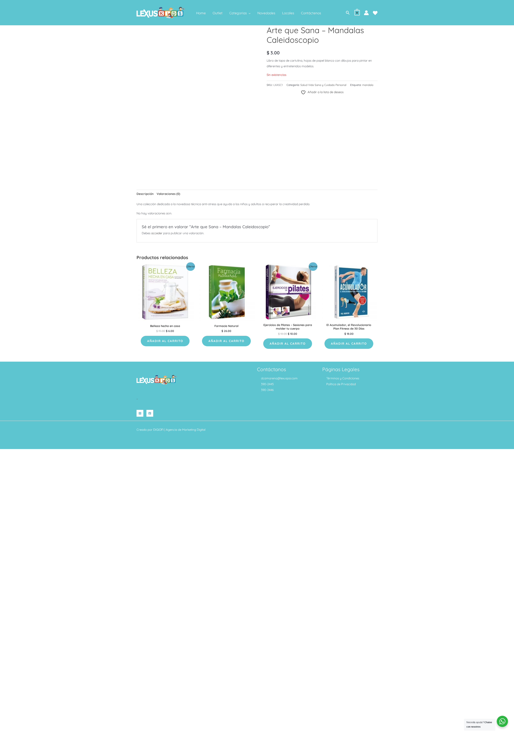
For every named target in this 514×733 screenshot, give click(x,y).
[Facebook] (149, 413)
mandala (367, 85)
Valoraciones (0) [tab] (168, 194)
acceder (156, 233)
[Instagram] (140, 413)
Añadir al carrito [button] (165, 341)
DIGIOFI (158, 430)
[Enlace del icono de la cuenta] (366, 12)
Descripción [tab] (145, 194)
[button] (249, 13)
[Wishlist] (375, 13)
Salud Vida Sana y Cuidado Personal (323, 85)
